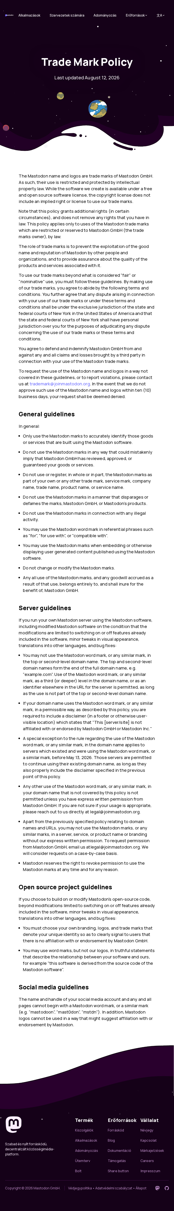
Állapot (141, 1188)
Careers (147, 1160)
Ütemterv (82, 1160)
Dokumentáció (119, 1150)
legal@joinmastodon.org (114, 812)
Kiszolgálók (84, 1130)
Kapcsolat (148, 1140)
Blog (111, 1140)
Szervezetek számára (67, 15)
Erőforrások (135, 15)
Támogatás (117, 1160)
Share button (118, 1171)
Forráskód (116, 1130)
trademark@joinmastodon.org (60, 384)
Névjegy (146, 1130)
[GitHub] (167, 1188)
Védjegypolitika (80, 1188)
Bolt (78, 1171)
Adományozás (105, 15)
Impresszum (150, 1171)
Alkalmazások (29, 15)
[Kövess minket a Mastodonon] (157, 1188)
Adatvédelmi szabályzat (113, 1188)
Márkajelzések (152, 1150)
